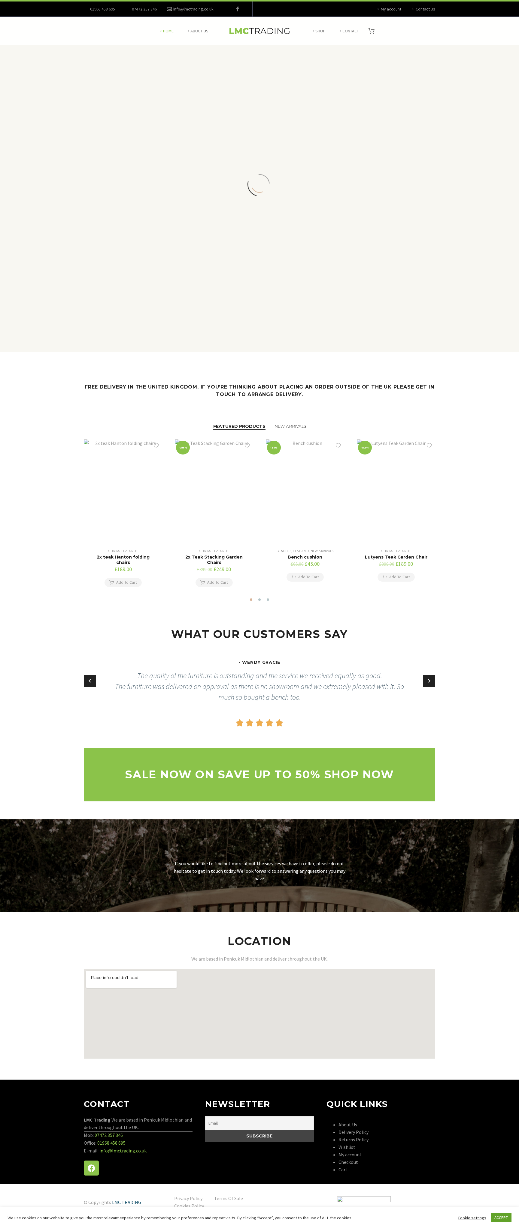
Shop (320, 31)
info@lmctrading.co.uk (193, 9)
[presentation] (80, 516)
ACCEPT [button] (501, 1217)
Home (168, 31)
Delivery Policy (353, 1132)
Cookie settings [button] (472, 1218)
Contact (350, 31)
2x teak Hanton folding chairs (123, 559)
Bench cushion (305, 557)
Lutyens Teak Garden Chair (396, 557)
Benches (284, 551)
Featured (129, 551)
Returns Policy (353, 1140)
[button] (251, 599)
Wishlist (346, 1147)
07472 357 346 (109, 1135)
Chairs (114, 551)
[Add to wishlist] (156, 445)
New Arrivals (322, 551)
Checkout (348, 1162)
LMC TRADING (126, 1202)
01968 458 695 (102, 9)
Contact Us (425, 9)
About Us (199, 31)
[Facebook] (237, 9)
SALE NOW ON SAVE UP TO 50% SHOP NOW (259, 774)
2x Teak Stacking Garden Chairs (214, 559)
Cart (343, 1170)
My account (391, 9)
